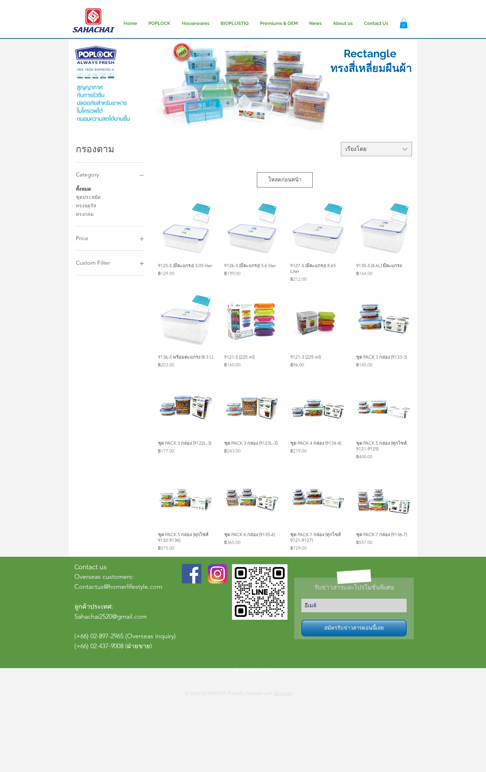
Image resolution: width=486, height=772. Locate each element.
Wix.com (283, 693)
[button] (404, 23)
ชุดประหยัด (88, 197)
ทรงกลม (85, 214)
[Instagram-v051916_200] (217, 573)
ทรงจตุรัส (86, 205)
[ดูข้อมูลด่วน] (185, 229)
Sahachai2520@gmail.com (110, 616)
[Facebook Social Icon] (191, 573)
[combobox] (376, 149)
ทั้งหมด (83, 189)
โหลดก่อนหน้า (284, 179)
